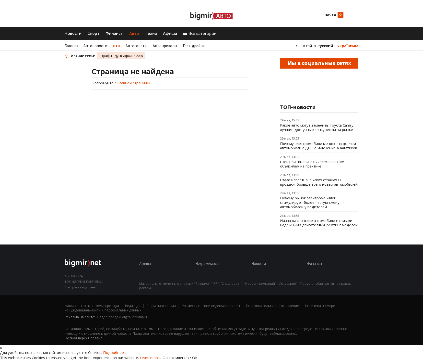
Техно (151, 33)
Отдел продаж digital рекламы (122, 317)
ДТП (116, 45)
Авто (134, 33)
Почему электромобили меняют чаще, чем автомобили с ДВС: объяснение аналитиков (318, 145)
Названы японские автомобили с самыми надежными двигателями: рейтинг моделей (319, 222)
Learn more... (151, 357)
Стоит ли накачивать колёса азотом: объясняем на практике (312, 163)
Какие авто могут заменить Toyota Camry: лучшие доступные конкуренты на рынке (317, 127)
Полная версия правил (83, 338)
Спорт (93, 33)
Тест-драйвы (193, 45)
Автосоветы (136, 45)
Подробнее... (114, 352)
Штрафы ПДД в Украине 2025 (121, 55)
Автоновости (95, 45)
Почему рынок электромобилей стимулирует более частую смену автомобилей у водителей (310, 202)
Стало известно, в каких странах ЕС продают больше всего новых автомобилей (319, 182)
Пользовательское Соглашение (272, 305)
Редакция (133, 305)
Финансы (114, 33)
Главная (71, 45)
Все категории (202, 33)
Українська (347, 45)
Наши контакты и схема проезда (92, 305)
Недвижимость (208, 263)
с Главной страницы (132, 82)
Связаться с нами (161, 305)
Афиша (170, 33)
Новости (73, 33)
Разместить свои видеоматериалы (211, 305)
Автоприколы (165, 45)
